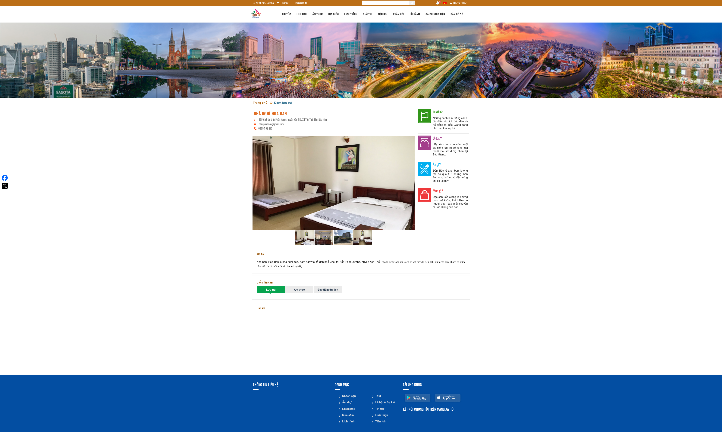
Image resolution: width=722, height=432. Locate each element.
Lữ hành (415, 14)
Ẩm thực (317, 14)
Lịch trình (350, 14)
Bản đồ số (456, 14)
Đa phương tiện (435, 14)
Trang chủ (260, 102)
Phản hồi (398, 14)
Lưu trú (302, 14)
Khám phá (348, 408)
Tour (378, 396)
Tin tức (286, 14)
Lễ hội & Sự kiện (386, 402)
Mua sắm (348, 415)
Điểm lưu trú (283, 102)
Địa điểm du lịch (328, 289)
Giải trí (367, 14)
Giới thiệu (381, 415)
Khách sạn (349, 396)
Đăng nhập (460, 3)
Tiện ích (382, 14)
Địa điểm (333, 14)
